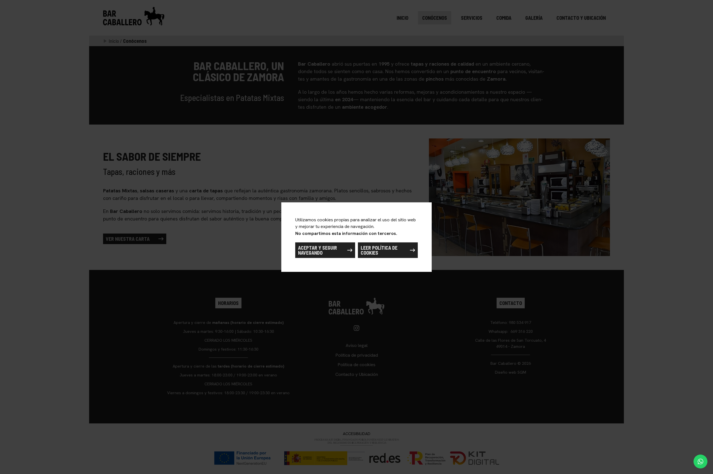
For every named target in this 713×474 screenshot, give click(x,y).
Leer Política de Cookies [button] (379, 250)
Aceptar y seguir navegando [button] (317, 250)
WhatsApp (700, 461)
